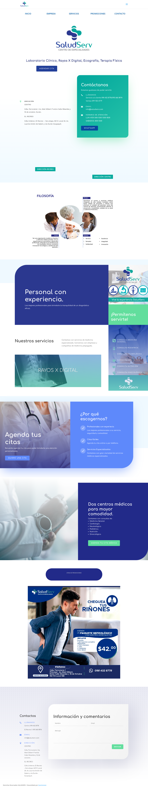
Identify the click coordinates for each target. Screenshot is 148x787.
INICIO (28, 13)
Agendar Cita (46, 68)
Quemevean (42, 785)
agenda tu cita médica (104, 543)
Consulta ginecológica (129, 372)
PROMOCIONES (98, 13)
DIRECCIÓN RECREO (45, 169)
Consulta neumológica (129, 354)
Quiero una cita (17, 458)
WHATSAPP (89, 128)
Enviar (117, 747)
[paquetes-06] (74, 678)
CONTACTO (119, 13)
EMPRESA (51, 13)
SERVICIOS (74, 13)
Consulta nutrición (127, 366)
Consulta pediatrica (127, 348)
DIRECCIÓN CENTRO (102, 176)
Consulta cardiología (128, 360)
